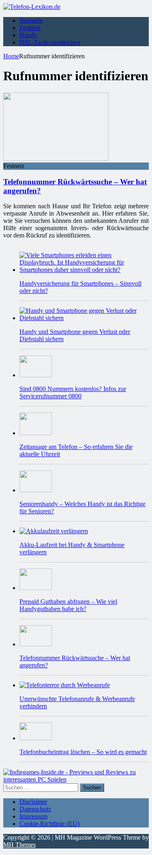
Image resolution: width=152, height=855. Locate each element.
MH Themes (19, 844)
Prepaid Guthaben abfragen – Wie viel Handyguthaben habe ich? (68, 605)
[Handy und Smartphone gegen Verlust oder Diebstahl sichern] (84, 317)
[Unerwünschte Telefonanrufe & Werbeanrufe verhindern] (64, 685)
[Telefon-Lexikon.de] (31, 6)
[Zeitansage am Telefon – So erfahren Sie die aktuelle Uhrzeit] (35, 433)
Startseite (31, 20)
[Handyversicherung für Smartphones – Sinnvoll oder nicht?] (84, 269)
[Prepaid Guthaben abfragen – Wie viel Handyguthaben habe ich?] (35, 587)
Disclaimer (33, 801)
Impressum (33, 816)
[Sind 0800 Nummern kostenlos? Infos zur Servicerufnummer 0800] (35, 375)
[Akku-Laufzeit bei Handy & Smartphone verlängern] (53, 531)
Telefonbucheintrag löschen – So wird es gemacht (83, 751)
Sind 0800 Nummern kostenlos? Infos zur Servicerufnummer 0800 (72, 392)
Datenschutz (35, 809)
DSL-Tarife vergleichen (49, 42)
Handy (28, 35)
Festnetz (30, 27)
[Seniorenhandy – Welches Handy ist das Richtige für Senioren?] (35, 490)
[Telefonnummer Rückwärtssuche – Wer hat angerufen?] (35, 644)
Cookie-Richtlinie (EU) (49, 823)
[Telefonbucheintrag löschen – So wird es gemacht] (35, 738)
